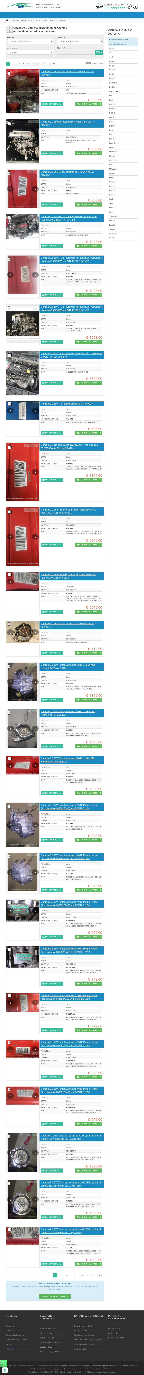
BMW (111, 61)
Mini (111, 164)
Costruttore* (12, 48)
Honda (112, 104)
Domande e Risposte (117, 1337)
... (48, 63)
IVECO (111, 121)
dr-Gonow (113, 91)
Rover (111, 195)
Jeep (111, 130)
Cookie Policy (113, 1333)
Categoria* (61, 37)
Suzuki (112, 225)
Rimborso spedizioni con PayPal (87, 1339)
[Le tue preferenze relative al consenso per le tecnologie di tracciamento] (5, 1370)
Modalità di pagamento (50, 1351)
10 (44, 63)
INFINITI (112, 113)
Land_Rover (114, 143)
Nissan (112, 173)
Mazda (112, 156)
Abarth (112, 48)
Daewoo (112, 78)
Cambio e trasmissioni (118, 39)
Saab (111, 199)
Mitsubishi (113, 169)
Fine (53, 63)
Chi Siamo (10, 1326)
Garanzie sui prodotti (83, 1326)
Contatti (9, 1330)
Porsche (112, 186)
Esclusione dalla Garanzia (84, 1344)
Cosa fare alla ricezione (49, 1342)
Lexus (111, 147)
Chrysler (112, 65)
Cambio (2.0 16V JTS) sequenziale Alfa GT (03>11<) (67, 404)
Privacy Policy (114, 1328)
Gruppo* (11, 37)
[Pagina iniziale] (7, 20)
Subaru (112, 220)
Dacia (111, 74)
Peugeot (112, 181)
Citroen (112, 69)
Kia (110, 134)
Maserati (113, 151)
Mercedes (113, 160)
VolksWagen (114, 233)
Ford (111, 100)
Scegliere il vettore (47, 1347)
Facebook (10, 1349)
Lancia (112, 139)
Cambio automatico (117, 44)
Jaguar (111, 125)
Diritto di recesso (81, 1330)
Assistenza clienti (114, 6)
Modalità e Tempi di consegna (52, 1333)
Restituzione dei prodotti (84, 1335)
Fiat (110, 95)
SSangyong (114, 216)
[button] (52, 104)
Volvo (111, 237)
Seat (111, 203)
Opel (111, 177)
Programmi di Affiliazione (16, 1339)
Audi (111, 57)
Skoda (111, 207)
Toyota (112, 229)
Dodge (112, 87)
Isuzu (111, 117)
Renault (112, 190)
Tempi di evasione (47, 1328)
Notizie (9, 1344)
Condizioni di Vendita (15, 1335)
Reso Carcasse (80, 1349)
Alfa (110, 52)
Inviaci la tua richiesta (55, 1296)
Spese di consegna (47, 1337)
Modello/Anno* (63, 48)
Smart (111, 212)
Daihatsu (113, 82)
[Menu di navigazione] (6, 15)
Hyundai (112, 108)
